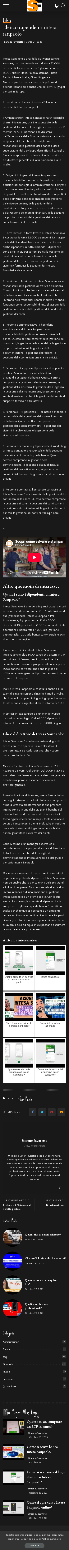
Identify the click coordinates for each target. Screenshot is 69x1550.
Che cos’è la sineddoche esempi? (45, 1258)
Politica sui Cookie (51, 1539)
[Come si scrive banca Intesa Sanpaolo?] (13, 1452)
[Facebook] (32, 1112)
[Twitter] (42, 1112)
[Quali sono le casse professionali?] (12, 1308)
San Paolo (25, 1099)
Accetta (34, 1545)
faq (5, 1357)
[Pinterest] (52, 1112)
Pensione (8, 1379)
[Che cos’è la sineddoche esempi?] (12, 1261)
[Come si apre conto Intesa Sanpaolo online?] (13, 1508)
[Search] (62, 5)
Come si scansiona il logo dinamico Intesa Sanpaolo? (46, 1477)
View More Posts (34, 1145)
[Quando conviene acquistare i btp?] (12, 1285)
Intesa (7, 20)
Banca (6, 1349)
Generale (8, 1364)
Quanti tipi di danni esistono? (43, 1234)
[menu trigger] (7, 5)
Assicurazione (11, 1342)
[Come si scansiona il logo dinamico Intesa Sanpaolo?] (13, 1477)
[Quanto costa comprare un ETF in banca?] (13, 1427)
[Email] (61, 1112)
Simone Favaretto (13, 42)
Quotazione (9, 1386)
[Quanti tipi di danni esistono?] (12, 1237)
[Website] (60, 1187)
